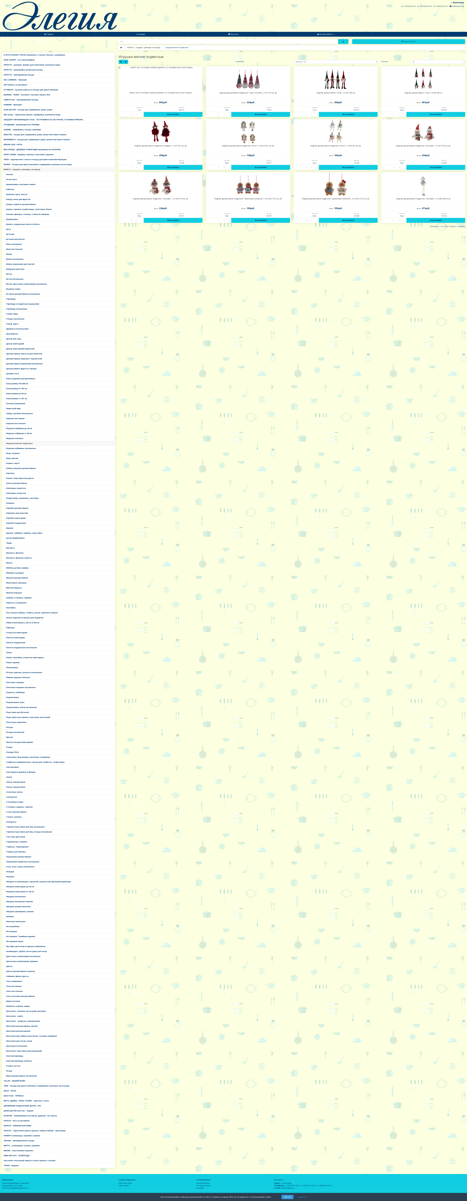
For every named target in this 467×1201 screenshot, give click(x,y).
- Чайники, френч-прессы (16, 976)
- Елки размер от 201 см (15, 398)
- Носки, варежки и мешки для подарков (23, 617)
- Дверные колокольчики (16, 329)
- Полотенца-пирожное (15, 722)
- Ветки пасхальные (13, 279)
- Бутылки (9, 234)
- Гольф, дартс (11, 324)
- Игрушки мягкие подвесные (18, 443)
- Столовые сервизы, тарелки (18, 807)
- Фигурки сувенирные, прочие (19, 911)
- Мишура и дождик (14, 573)
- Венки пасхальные (13, 259)
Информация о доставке (12, 1185)
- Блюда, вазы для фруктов (17, 199)
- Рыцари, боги (11, 752)
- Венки (8, 254)
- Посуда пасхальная (14, 732)
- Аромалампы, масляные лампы (20, 184)
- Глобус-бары (11, 314)
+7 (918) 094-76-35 (425, 6)
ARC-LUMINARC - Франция (15, 80)
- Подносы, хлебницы (14, 692)
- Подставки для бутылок (16, 712)
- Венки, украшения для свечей (19, 264)
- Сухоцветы (10, 822)
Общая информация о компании (15, 1183)
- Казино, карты (12, 463)
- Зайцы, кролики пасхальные (18, 413)
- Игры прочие (11, 458)
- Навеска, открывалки (15, 603)
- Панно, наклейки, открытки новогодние (24, 657)
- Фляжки (9, 916)
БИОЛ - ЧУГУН (10, 1091)
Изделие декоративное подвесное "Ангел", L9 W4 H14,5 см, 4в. (248, 146)
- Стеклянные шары (13, 802)
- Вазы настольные (13, 249)
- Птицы (8, 747)
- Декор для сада (12, 339)
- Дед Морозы (11, 334)
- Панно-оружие (12, 662)
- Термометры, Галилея (15, 842)
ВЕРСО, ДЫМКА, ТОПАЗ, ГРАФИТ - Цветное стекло (26, 1101)
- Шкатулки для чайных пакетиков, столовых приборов (30, 1036)
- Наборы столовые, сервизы (18, 598)
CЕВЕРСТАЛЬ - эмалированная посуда (21, 100)
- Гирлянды (10, 299)
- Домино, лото (11, 373)
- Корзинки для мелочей (16, 513)
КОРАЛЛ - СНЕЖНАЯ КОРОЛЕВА (17, 1125)
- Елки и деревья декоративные (19, 378)
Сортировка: (239, 61)
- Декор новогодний (14, 344)
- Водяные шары (12, 289)
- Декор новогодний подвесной (19, 349)
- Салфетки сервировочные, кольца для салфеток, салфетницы (34, 762)
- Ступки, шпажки (13, 817)
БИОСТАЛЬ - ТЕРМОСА (14, 1096)
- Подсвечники (11, 697)
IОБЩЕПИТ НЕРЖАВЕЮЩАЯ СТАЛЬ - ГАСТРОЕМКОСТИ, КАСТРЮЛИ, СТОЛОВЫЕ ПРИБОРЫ (43, 119)
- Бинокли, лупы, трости (15, 194)
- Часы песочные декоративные (19, 996)
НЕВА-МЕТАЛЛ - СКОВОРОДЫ (17, 1155)
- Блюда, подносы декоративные (20, 204)
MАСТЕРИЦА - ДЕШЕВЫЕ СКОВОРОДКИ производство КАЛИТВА (32, 149)
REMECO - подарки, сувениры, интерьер (143, 47)
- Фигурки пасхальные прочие (18, 901)
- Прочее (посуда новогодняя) (18, 742)
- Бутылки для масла (14, 239)
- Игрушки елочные (13, 438)
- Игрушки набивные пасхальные (20, 448)
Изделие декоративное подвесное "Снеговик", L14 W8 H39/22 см (423, 199)
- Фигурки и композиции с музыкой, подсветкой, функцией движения (37, 881)
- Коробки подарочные (15, 523)
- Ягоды (8, 1071)
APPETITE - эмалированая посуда (19, 75)
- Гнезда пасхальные (14, 319)
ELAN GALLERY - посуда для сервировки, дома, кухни (28, 109)
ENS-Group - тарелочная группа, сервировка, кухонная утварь (32, 114)
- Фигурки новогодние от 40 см (19, 891)
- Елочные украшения (14, 403)
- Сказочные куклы (13, 792)
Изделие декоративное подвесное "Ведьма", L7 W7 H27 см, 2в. (160, 146)
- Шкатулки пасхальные (15, 1046)
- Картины (9, 473)
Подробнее (301, 1197)
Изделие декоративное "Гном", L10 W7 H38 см (335, 93)
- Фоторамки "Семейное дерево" (20, 936)
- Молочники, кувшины (15, 583)
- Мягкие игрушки (13, 593)
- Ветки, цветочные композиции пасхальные (25, 284)
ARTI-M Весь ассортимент (15, 85)
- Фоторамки (10, 931)
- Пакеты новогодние (14, 637)
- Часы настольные (13, 991)
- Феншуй (9, 871)
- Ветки (8, 274)
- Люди (8, 543)
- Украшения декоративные (17, 857)
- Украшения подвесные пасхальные (21, 862)
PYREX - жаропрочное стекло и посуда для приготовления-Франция (35, 159)
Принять (287, 1197)
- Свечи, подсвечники (14, 782)
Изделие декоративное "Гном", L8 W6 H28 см (423, 93)
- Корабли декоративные (16, 508)
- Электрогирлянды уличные (18, 1061)
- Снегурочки (10, 797)
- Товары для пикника (15, 852)
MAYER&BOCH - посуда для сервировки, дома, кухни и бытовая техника (37, 139)
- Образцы (9, 627)
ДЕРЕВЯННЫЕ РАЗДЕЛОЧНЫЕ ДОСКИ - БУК (22, 1106)
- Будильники (11, 219)
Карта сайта (124, 1185)
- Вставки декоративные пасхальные (22, 294)
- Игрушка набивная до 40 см (18, 428)
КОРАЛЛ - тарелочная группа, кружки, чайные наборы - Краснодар (34, 1130)
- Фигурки (9, 876)
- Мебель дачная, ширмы (16, 568)
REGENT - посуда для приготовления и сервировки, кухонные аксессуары (38, 164)
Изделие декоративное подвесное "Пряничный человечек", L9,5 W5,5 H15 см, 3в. (248, 199)
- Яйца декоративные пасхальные (20, 1076)
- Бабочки (9, 189)
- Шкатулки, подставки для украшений (23, 1051)
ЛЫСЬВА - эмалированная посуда (19, 1140)
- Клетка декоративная (15, 483)
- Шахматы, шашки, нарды (17, 1006)
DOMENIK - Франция (13, 104)
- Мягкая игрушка (13, 588)
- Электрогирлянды (13, 1056)
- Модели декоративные (16, 578)
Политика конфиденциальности (15, 1188)
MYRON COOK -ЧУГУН (13, 144)
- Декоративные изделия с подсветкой (23, 358)
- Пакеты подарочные (14, 642)
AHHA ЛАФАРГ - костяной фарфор (19, 60)
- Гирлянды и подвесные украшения (21, 304)
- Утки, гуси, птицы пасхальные (19, 866)
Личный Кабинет (203, 1183)
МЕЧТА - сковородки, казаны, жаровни (22, 1145)
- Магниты (9, 548)
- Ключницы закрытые (15, 488)
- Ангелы (8, 174)
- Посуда (8, 727)
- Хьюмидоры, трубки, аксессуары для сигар (25, 951)
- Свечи (8, 777)
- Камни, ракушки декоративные (20, 468)
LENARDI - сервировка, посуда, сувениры (22, 129)
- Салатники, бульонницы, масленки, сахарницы (27, 757)
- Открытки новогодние (15, 632)
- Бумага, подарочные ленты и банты (22, 224)
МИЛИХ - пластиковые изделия (18, 1150)
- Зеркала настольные (15, 423)
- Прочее (8, 737)
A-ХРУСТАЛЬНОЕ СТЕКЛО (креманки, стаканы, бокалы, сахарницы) (34, 55)
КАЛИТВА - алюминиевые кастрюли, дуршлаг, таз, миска (30, 1116)
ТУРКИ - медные (11, 1165)
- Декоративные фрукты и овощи (20, 368)
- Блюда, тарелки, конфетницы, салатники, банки (28, 209)
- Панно (8, 652)
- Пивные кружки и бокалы (17, 677)
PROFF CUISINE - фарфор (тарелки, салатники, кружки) (28, 154)
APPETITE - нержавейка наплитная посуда (23, 70)
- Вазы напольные (13, 244)
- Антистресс (10, 179)
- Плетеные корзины (14, 682)
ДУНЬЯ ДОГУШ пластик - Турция (18, 1111)
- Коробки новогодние (15, 518)
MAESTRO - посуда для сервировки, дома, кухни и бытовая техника (35, 134)
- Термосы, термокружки (16, 847)
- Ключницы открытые (15, 493)
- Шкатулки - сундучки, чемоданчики (22, 1021)
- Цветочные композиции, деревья (21, 961)
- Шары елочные (12, 1001)
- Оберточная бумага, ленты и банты (21, 622)
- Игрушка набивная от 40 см (18, 433)
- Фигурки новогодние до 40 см (19, 886)
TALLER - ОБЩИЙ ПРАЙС (14, 1081)
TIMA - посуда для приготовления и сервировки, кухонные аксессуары (37, 1086)
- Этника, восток (12, 1066)
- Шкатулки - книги (13, 1016)
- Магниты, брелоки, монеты (18, 558)
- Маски (8, 563)
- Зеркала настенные (14, 418)
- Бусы (7, 229)
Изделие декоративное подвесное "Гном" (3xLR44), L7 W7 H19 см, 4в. (248, 93)
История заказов (203, 1185)
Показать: (384, 61)
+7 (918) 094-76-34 (409, 6)
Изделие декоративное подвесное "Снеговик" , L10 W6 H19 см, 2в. (160, 199)
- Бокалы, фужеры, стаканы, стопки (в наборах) (26, 214)
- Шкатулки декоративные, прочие (21, 1026)
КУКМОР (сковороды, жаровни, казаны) (22, 1135)
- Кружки (8, 528)
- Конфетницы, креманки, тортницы (21, 498)
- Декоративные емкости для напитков (23, 354)
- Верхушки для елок (14, 269)
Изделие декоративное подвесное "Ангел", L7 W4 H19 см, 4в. (335, 146)
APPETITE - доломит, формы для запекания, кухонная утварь (32, 65)
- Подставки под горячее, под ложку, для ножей (27, 717)
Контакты (278, 1180)
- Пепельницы (11, 667)
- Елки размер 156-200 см (16, 383)
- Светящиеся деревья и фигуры (20, 772)
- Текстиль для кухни (14, 837)
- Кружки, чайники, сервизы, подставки (23, 533)
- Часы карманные (13, 981)
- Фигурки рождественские (17, 906)
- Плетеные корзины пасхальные (20, 687)
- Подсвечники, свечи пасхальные (20, 707)
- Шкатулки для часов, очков (18, 1041)
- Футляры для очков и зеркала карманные (24, 946)
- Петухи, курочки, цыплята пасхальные (23, 672)
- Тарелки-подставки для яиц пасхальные (24, 827)
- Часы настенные (13, 986)
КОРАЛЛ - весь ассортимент (17, 1120)
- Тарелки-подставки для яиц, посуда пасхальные (28, 832)
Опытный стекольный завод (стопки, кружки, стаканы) (29, 1160)
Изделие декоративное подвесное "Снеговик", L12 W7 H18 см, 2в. (423, 146)
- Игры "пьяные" (12, 453)
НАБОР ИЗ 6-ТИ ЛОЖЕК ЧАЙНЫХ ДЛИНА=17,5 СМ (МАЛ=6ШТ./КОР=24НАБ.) (160, 93)
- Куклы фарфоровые (14, 538)
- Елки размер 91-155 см (15, 388)
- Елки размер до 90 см (15, 393)
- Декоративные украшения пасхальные (23, 363)
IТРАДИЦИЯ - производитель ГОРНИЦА (22, 124)
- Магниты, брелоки (13, 553)
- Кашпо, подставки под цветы (19, 478)
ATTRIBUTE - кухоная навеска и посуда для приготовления (31, 90)
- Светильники (11, 767)
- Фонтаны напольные (14, 921)
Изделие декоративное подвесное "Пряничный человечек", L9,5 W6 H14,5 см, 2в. (335, 199)
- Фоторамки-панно (13, 941)
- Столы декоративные (15, 812)
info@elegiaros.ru (457, 6)
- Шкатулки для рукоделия (17, 1031)
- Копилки (9, 503)
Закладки (200, 1188)
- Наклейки (9, 608)
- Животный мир (12, 408)
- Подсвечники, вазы (14, 702)
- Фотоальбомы (11, 926)
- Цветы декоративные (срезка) (19, 971)
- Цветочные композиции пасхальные (22, 956)
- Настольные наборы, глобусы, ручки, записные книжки (31, 612)
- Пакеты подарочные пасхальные (20, 647)
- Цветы (8, 966)
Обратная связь (125, 1183)
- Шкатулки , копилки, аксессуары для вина (25, 1011)
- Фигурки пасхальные (15, 896)
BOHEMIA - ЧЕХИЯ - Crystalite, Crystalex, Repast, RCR (27, 95)
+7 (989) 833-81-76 (441, 6)
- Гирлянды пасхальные (15, 309)
